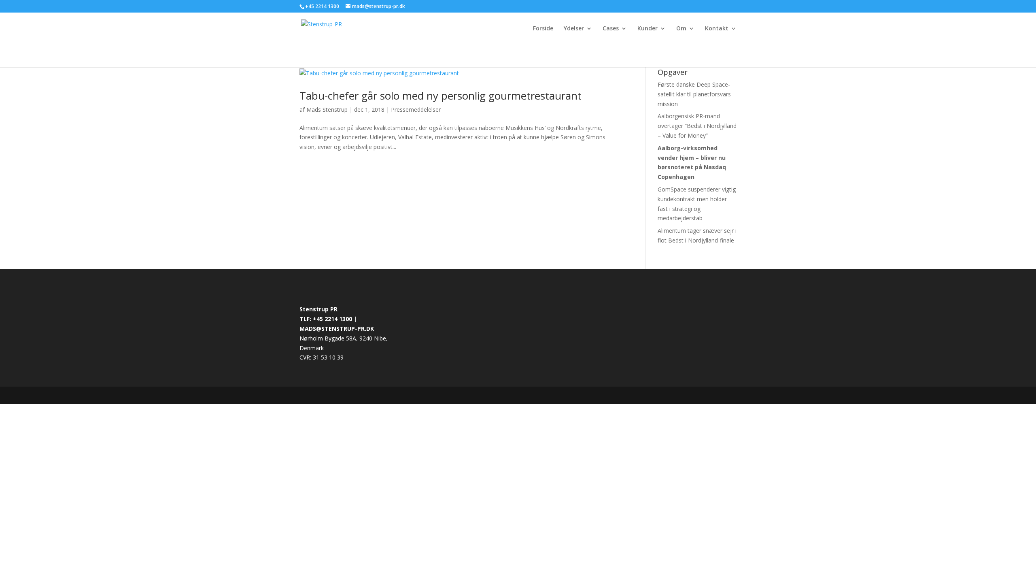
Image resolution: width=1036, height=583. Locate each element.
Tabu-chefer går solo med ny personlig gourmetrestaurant (440, 95)
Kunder (647, 29)
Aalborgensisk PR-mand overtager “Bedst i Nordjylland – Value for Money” (697, 125)
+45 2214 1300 (322, 6)
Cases (611, 29)
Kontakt (716, 29)
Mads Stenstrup (327, 109)
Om (681, 29)
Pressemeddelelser (416, 109)
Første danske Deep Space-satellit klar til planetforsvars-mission (695, 94)
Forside (543, 29)
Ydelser (574, 29)
